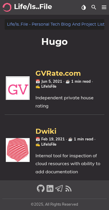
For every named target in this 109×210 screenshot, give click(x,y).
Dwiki (45, 131)
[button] (104, 7)
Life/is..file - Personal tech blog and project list (56, 24)
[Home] (7, 7)
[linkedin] (50, 191)
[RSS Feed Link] (68, 191)
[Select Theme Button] (83, 7)
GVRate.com (58, 73)
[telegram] (59, 191)
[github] (40, 191)
